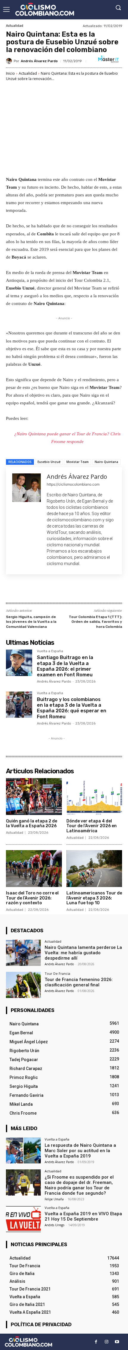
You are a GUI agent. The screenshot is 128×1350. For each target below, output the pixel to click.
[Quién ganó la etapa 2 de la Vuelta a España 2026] (34, 796)
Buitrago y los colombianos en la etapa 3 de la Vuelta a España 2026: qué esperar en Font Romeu (71, 708)
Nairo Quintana (106, 462)
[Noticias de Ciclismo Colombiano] (44, 9)
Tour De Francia (57, 973)
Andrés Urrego (54, 1225)
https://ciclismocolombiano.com (73, 484)
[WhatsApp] (72, 590)
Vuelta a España (50, 651)
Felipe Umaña (54, 1199)
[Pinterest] (58, 590)
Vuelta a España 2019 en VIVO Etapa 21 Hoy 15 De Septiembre (83, 1216)
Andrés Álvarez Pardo (39, 61)
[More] (85, 590)
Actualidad (14, 25)
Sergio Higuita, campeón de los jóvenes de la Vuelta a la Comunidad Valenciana (31, 622)
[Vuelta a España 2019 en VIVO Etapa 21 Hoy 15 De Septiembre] (23, 1219)
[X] (44, 590)
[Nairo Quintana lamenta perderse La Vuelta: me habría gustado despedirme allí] (23, 953)
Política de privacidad (41, 1324)
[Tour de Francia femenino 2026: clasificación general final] (23, 985)
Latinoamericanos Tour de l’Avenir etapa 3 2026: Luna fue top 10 (94, 898)
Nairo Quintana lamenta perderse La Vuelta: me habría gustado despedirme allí (83, 953)
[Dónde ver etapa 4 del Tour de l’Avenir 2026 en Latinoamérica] (94, 796)
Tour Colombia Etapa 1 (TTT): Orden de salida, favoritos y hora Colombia (95, 622)
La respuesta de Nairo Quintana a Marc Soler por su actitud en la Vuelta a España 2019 (80, 1151)
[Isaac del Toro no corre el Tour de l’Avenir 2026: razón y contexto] (34, 868)
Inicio (10, 73)
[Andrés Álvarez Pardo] (10, 61)
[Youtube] (117, 1342)
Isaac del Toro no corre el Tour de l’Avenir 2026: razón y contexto (32, 898)
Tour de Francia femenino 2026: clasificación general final (79, 982)
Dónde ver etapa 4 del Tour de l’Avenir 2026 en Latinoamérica (91, 826)
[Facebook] (31, 590)
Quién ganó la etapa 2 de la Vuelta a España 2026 (31, 824)
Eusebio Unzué (49, 462)
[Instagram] (106, 1342)
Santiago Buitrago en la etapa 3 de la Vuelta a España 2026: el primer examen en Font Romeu (65, 666)
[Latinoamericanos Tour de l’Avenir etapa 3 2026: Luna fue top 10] (94, 868)
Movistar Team (77, 462)
